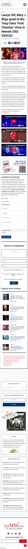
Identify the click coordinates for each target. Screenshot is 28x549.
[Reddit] (19, 533)
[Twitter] (16, 533)
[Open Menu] (24, 4)
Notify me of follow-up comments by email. (13, 275)
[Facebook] (8, 533)
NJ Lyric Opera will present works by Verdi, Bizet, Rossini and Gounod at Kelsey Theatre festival (17, 338)
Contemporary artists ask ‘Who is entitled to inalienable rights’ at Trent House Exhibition (13, 475)
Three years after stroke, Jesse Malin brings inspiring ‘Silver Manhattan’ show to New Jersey (16, 318)
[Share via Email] (18, 43)
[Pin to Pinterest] (15, 43)
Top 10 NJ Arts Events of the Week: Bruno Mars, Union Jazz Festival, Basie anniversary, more (17, 328)
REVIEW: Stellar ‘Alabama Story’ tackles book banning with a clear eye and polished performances (13, 507)
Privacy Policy (3, 548)
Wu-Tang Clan (7, 364)
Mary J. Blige (15, 357)
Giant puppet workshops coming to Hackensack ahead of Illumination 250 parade (14, 500)
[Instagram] (12, 533)
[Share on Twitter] (12, 43)
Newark (22, 357)
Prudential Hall (8, 360)
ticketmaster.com (5, 113)
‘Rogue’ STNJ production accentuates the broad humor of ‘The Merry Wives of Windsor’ (17, 347)
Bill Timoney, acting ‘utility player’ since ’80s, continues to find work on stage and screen (17, 308)
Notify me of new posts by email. (13, 279)
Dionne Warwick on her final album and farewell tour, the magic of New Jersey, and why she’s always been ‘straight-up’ (14, 482)
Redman (15, 360)
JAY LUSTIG (8, 38)
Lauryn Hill (7, 357)
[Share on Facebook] (9, 43)
